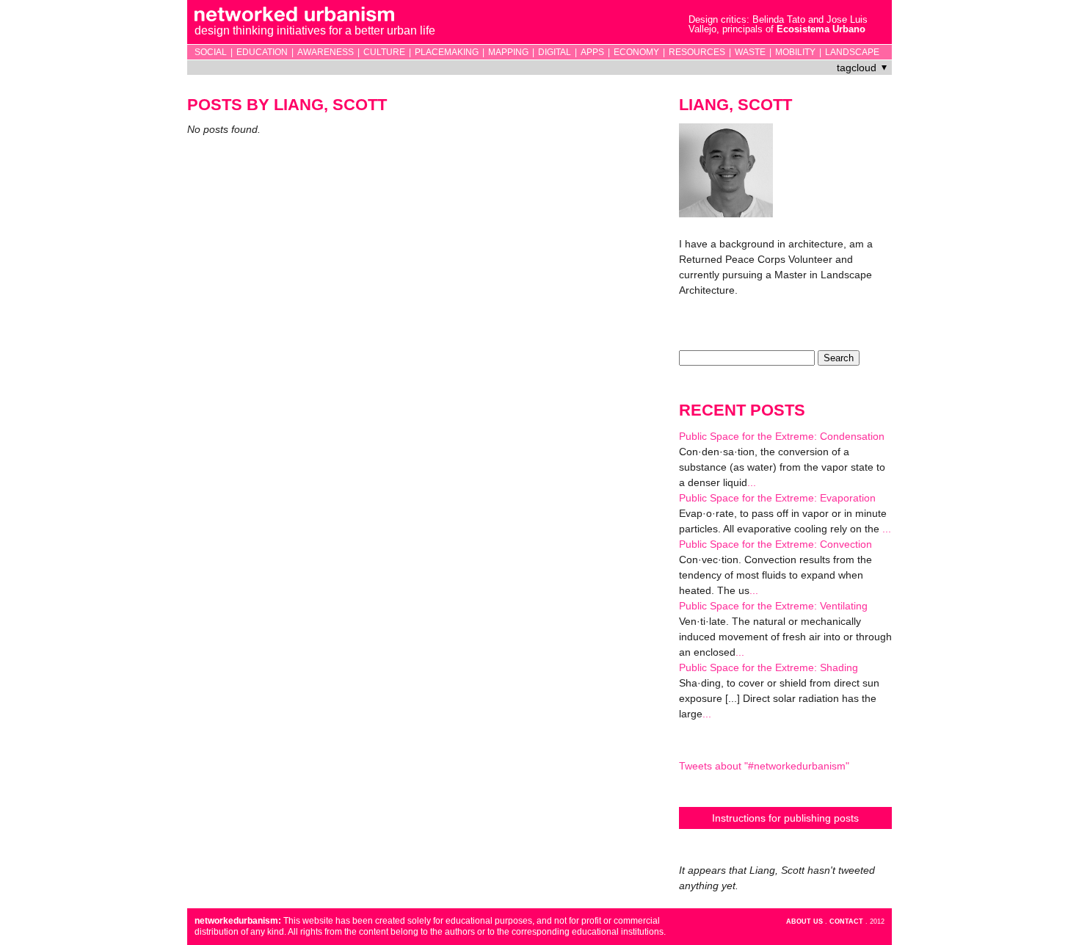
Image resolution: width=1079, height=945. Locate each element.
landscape (852, 52)
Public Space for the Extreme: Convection (775, 544)
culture (384, 52)
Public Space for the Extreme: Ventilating (773, 606)
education (262, 52)
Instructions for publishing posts (785, 818)
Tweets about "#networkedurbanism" (764, 766)
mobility (795, 52)
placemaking (447, 52)
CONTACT (846, 921)
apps (592, 52)
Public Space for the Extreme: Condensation (781, 436)
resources (697, 52)
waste (750, 52)
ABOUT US (804, 921)
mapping (508, 52)
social (211, 52)
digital (554, 52)
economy (636, 52)
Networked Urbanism (419, 23)
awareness (325, 52)
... (751, 482)
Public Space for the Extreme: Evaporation (777, 498)
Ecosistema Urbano (821, 29)
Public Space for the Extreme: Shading (768, 667)
